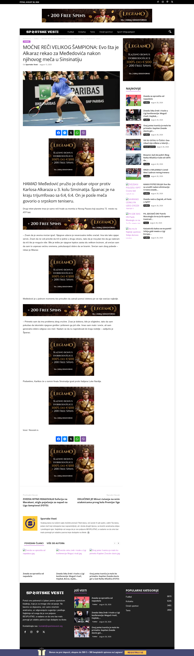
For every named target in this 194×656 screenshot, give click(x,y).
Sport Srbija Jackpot (126, 31)
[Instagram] (163, 2)
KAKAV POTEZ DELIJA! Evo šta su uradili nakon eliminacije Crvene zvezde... (157, 187)
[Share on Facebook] (58, 132)
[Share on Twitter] (71, 132)
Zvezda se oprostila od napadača (33, 575)
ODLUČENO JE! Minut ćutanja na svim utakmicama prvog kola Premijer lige (98, 500)
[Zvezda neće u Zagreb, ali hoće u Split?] (133, 203)
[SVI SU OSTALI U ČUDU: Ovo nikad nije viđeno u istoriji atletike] (133, 144)
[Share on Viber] (83, 132)
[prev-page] (114, 543)
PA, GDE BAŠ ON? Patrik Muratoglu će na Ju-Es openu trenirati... (156, 216)
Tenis (92, 31)
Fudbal (71, 31)
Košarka (82, 31)
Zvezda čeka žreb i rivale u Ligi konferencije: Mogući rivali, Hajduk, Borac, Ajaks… (70, 576)
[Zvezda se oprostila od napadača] (38, 560)
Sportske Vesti (32, 64)
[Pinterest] (167, 2)
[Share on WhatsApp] (77, 132)
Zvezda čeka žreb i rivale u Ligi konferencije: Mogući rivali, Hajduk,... (155, 113)
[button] (170, 31)
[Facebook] (158, 2)
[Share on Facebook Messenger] (64, 132)
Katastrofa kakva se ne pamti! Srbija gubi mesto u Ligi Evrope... (157, 231)
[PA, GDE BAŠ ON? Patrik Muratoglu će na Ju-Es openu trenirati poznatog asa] (133, 218)
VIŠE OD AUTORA (56, 543)
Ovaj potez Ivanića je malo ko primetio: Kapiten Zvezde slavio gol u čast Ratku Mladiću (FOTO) (104, 576)
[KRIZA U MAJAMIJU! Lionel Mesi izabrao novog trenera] (133, 174)
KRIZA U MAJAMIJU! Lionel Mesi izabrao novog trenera (156, 171)
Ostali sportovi (106, 31)
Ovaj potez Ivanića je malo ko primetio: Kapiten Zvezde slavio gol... (157, 128)
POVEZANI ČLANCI (34, 543)
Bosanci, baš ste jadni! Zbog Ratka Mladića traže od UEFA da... (157, 158)
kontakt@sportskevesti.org (50, 626)
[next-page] (118, 543)
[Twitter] (172, 2)
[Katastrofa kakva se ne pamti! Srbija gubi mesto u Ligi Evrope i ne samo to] (133, 233)
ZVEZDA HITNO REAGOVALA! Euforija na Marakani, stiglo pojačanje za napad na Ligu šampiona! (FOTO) (45, 502)
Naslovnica (27, 38)
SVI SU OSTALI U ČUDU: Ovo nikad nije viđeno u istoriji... (156, 141)
